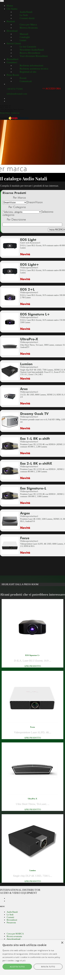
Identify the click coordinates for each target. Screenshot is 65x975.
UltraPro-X (32, 799)
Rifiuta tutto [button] (48, 966)
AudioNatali (12, 912)
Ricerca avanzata (14, 936)
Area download (13, 939)
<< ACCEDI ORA (51, 88)
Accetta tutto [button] (17, 966)
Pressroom (11, 922)
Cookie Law (15, 113)
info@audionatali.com (17, 93)
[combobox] (35, 202)
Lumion (33, 870)
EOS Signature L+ (32, 655)
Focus (32, 727)
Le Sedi (10, 914)
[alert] (32, 957)
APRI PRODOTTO (32, 666)
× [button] (62, 943)
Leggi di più (20, 960)
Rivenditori (12, 920)
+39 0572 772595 (15, 89)
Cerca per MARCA (15, 933)
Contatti (10, 917)
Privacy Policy (5, 113)
